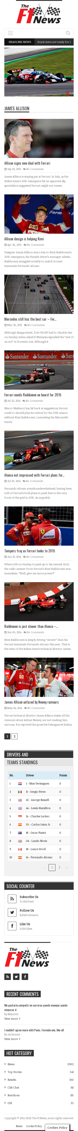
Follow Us (27, 910)
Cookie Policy (34, 1126)
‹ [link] (44, 867)
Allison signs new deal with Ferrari (27, 163)
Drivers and (17, 754)
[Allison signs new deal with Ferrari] (42, 138)
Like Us (25, 924)
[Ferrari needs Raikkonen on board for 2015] (42, 369)
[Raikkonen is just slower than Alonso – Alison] (42, 601)
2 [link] (59, 867)
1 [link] (52, 867)
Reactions (14, 1095)
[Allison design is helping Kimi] (42, 213)
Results (12, 1080)
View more (11, 1019)
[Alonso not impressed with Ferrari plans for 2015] (42, 450)
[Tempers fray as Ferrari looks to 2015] (42, 525)
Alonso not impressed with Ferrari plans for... (34, 475)
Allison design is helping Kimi (24, 238)
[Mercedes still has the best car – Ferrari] (42, 294)
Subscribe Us (29, 897)
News (59, 77)
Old (10, 1103)
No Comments (35, 169)
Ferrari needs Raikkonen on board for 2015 (32, 394)
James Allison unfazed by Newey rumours (31, 702)
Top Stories (15, 1072)
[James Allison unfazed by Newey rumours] (42, 677)
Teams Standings (22, 762)
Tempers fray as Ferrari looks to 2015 (29, 550)
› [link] (66, 867)
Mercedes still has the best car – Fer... (30, 319)
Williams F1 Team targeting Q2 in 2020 (45, 85)
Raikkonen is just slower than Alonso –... (31, 626)
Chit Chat (13, 1087)
